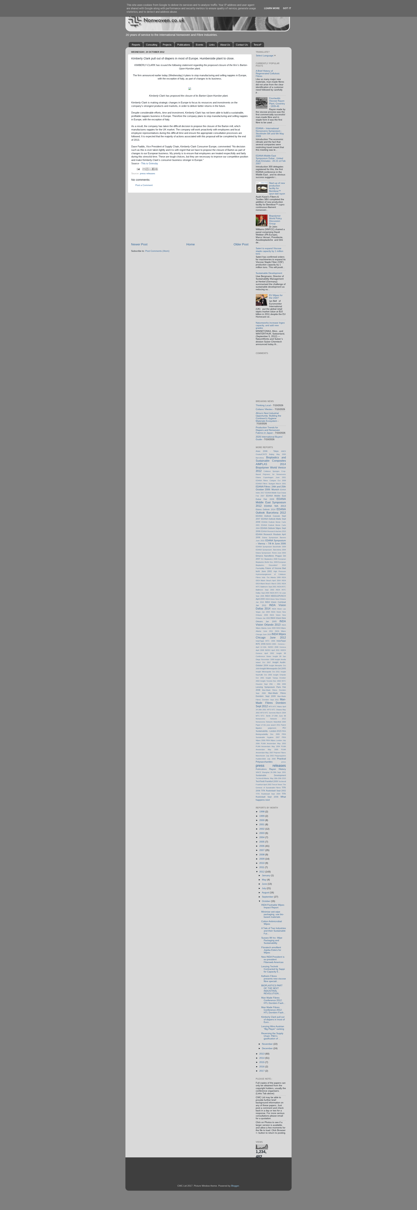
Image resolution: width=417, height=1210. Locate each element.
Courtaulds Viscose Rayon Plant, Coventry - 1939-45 (277, 102)
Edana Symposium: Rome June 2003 (271, 553)
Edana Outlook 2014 (265, 509)
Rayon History (277, 769)
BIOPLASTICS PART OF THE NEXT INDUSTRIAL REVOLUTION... (272, 989)
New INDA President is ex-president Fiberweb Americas (272, 959)
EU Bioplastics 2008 (269, 559)
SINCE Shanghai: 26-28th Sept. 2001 (271, 772)
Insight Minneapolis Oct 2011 (268, 672)
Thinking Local (263, 405)
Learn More (272, 8)
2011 (262, 867)
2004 (262, 837)
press (283, 762)
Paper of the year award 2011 (268, 725)
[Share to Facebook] (153, 169)
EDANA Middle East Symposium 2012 (271, 502)
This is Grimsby (149, 163)
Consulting (151, 44)
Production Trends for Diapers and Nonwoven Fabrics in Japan (268, 430)
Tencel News (277, 784)
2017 (262, 1071)
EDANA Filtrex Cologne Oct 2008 (271, 480)
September (268, 897)
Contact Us (242, 44)
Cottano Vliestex (264, 409)
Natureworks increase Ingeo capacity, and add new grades (270, 325)
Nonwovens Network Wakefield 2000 (271, 722)
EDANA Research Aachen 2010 (273, 531)
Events (199, 44)
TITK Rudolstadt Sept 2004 (268, 794)
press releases (147, 173)
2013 (262, 1054)
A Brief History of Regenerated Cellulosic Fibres (268, 73)
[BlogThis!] (147, 169)
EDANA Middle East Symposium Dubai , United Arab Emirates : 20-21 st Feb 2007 (271, 160)
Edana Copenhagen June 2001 (271, 477)
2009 (262, 859)
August (266, 892)
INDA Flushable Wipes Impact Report (272, 906)
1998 (262, 811)
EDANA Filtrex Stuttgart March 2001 (271, 484)
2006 (262, 846)
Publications (183, 44)
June (265, 884)
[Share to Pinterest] (156, 169)
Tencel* (257, 44)
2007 (262, 850)
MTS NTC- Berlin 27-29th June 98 (271, 716)
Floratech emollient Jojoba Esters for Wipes (271, 950)
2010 (262, 863)
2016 (262, 1066)
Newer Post (139, 244)
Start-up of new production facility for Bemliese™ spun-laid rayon (277, 188)
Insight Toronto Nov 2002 (270, 681)
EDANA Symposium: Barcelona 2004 (271, 550)
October (266, 901)
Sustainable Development (269, 273)
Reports (136, 44)
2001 (262, 824)
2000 (262, 820)
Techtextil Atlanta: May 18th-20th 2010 (271, 778)
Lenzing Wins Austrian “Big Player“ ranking (272, 1027)
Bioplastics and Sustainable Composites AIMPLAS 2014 (271, 461)
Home (190, 244)
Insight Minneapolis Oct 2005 (273, 668)
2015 (262, 1062)
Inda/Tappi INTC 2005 (265, 641)
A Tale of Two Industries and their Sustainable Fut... (273, 931)
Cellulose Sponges (272, 471)
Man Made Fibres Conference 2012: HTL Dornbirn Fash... (273, 1000)
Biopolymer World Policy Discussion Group (275, 220)
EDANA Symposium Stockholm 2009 (271, 547)
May (264, 879)
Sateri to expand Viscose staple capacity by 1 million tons (269, 251)
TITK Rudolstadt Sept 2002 (273, 791)
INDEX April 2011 (272, 650)
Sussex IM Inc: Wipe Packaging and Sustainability (271, 940)
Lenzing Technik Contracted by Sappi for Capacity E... (273, 969)
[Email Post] (138, 169)
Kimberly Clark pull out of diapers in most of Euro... (273, 1019)
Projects (167, 44)
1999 (262, 816)
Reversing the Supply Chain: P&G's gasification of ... (272, 1036)
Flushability (260, 568)
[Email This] (144, 169)
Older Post (241, 244)
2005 (262, 842)
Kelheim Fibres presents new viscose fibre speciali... (273, 979)
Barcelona (260, 458)
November (267, 1044)
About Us (225, 44)
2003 (262, 833)
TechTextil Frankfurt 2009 (267, 781)
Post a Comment (144, 185)
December (267, 1048)
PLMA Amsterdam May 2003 (273, 743)
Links (212, 44)
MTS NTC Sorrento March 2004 (273, 713)
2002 (262, 829)
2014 (262, 1058)
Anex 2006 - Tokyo (267, 451)
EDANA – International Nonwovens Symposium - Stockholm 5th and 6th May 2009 (270, 132)
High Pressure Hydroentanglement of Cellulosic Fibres (271, 574)
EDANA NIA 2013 (275, 506)
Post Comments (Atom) (157, 251)
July (264, 888)
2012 (262, 871)
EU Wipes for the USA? (276, 296)
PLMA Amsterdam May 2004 (268, 746)
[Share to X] (150, 169)
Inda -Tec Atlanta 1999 (271, 577)
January (266, 875)
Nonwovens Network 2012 (271, 719)
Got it (287, 8)
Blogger (235, 1186)
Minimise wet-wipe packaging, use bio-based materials (272, 914)
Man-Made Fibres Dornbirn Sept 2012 (271, 703)
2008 (262, 854)
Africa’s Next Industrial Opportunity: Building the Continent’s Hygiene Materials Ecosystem (268, 417)
